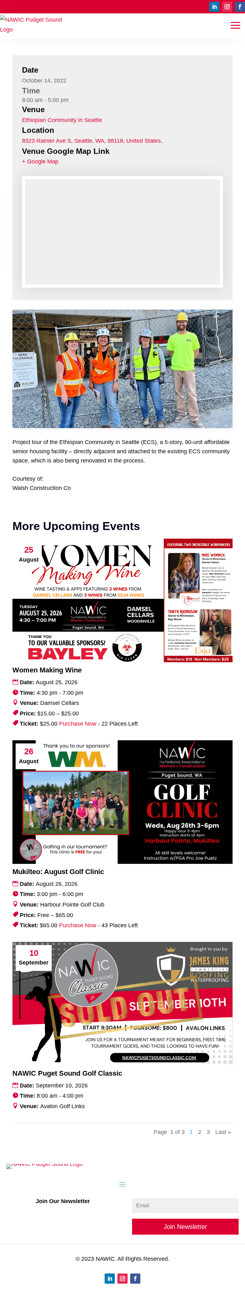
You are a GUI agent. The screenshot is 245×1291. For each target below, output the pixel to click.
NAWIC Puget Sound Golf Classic (67, 1073)
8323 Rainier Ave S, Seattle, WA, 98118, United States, (92, 141)
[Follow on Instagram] (227, 7)
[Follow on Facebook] (240, 7)
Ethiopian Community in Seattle (62, 120)
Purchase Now (77, 724)
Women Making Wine (47, 670)
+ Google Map (40, 161)
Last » (223, 1132)
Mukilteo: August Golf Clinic (58, 872)
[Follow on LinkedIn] (214, 7)
